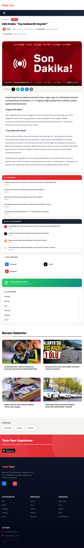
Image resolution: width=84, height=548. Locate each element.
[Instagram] (15, 483)
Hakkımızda (62, 501)
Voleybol (5, 513)
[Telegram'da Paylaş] (22, 89)
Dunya (6, 320)
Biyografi (33, 516)
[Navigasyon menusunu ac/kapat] (4, 13)
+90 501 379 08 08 (11, 532)
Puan (31, 505)
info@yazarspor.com (11, 536)
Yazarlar (33, 513)
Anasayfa (5, 19)
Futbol (14, 19)
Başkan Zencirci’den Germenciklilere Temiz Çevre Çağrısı (23, 197)
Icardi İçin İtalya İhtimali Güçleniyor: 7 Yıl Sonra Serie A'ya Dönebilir (26, 212)
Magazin (7, 315)
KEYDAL (13, 540)
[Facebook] (4, 483)
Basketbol (5, 509)
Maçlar (32, 501)
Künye (60, 505)
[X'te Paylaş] (13, 89)
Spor (5, 306)
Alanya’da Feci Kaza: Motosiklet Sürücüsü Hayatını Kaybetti (24, 190)
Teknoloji (7, 310)
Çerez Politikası (63, 516)
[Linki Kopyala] (31, 89)
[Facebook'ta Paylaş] (27, 89)
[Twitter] (9, 483)
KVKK (60, 513)
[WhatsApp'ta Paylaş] (18, 89)
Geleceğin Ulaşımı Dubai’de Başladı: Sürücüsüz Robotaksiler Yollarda (27, 204)
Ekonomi (7, 301)
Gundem (7, 296)
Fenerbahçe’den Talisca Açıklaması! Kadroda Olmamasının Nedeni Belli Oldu (30, 182)
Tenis (3, 516)
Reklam (61, 509)
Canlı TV (33, 509)
